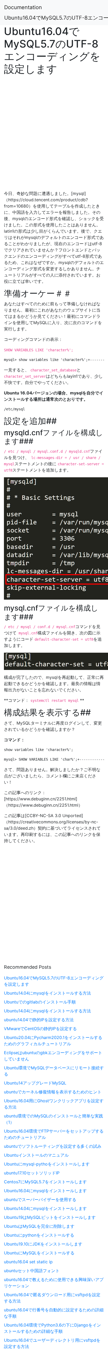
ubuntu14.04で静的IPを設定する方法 (39, 1019)
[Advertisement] (54, 131)
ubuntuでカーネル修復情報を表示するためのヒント (52, 1091)
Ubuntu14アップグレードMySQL (35, 1083)
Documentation (23, 7)
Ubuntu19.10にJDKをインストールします (43, 1244)
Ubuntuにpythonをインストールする (39, 1235)
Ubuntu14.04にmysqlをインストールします (45, 1208)
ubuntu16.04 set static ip (28, 1261)
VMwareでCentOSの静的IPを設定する (40, 1028)
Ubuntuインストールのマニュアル (36, 1155)
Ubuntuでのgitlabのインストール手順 (40, 1002)
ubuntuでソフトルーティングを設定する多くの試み (52, 1146)
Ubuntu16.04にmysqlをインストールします (45, 1190)
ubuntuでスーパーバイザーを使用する (40, 1199)
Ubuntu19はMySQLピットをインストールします (50, 1217)
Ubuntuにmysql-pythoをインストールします (47, 1164)
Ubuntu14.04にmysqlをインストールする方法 (47, 993)
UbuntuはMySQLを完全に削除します (39, 1226)
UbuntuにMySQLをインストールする (39, 1252)
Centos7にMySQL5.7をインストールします (45, 1181)
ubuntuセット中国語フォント (32, 1270)
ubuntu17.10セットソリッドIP (32, 1172)
